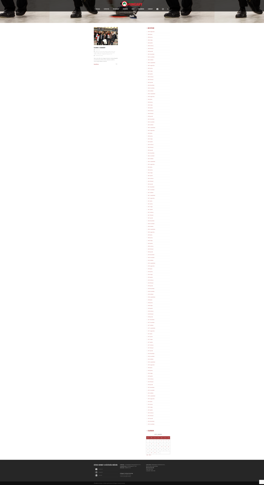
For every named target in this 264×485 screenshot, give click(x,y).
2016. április (150, 376)
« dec (147, 455)
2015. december (151, 387)
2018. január (150, 316)
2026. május (150, 40)
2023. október (150, 124)
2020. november (151, 223)
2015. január (150, 418)
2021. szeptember (151, 195)
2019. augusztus (151, 266)
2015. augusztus (151, 398)
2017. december (151, 319)
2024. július (150, 99)
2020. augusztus (151, 232)
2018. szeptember (151, 297)
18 (161, 446)
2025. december (151, 54)
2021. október (150, 192)
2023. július (150, 133)
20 (168, 446)
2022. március (150, 178)
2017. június (150, 336)
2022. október (150, 158)
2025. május (150, 71)
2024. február (150, 113)
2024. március (150, 110)
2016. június (150, 370)
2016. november (151, 356)
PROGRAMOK (116, 9)
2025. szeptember (151, 62)
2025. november (151, 57)
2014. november (151, 424)
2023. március (150, 144)
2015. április (150, 410)
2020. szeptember (151, 229)
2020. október (150, 226)
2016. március (150, 379)
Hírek (133, 9)
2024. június (150, 102)
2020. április (150, 243)
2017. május (150, 339)
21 (147, 449)
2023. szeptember (151, 127)
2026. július (150, 34)
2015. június (150, 404)
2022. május (150, 172)
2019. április (150, 277)
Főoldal (98, 9)
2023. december (151, 119)
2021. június (150, 203)
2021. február (150, 215)
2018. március (150, 311)
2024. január (150, 116)
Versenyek (125, 9)
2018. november (151, 291)
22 (151, 449)
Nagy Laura (97, 51)
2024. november (151, 88)
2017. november (151, 322)
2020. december (151, 220)
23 (154, 449)
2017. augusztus (151, 331)
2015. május (150, 407)
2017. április (150, 342)
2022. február (150, 181)
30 (154, 452)
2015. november (151, 390)
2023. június (150, 136)
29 (151, 452)
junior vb (110, 54)
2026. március (150, 45)
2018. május (150, 305)
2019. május (150, 274)
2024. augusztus (151, 96)
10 (158, 443)
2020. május (150, 240)
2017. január (150, 350)
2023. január (150, 150)
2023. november (151, 122)
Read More (96, 64)
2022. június (150, 170)
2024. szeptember (151, 93)
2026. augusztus (151, 31)
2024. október (150, 90)
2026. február (150, 48)
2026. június (150, 37)
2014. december (151, 421)
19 (165, 446)
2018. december (151, 288)
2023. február (150, 147)
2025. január (150, 82)
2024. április (150, 107)
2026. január (150, 51)
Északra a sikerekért (99, 48)
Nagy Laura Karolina (101, 52)
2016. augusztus (151, 364)
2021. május (150, 206)
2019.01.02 (97, 49)
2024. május (150, 105)
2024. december (151, 85)
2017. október (150, 325)
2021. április (150, 209)
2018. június (150, 302)
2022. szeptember (151, 161)
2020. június (150, 237)
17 (158, 446)
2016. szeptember (151, 362)
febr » (150, 455)
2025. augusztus (151, 65)
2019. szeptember (151, 263)
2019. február (150, 283)
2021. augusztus (151, 198)
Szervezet (150, 9)
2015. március (150, 412)
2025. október (150, 59)
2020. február (150, 249)
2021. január (150, 218)
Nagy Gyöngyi (108, 51)
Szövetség (106, 9)
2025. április (150, 74)
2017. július (150, 333)
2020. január (150, 251)
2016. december (151, 353)
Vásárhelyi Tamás (99, 55)
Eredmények (141, 9)
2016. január (150, 384)
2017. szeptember (151, 328)
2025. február (150, 79)
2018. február (150, 314)
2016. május (150, 373)
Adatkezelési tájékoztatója (125, 474)
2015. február (150, 415)
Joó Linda (102, 51)
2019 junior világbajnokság (102, 54)
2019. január (150, 285)
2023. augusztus (151, 130)
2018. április (150, 308)
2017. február (150, 347)
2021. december (151, 186)
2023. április (150, 141)
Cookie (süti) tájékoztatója (125, 476)
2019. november (151, 257)
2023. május (150, 138)
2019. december (151, 254)
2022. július (150, 167)
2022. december (151, 153)
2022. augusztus (151, 164)
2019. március (150, 280)
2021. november (151, 189)
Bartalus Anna (109, 52)
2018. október (150, 294)
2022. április (150, 175)
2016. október (150, 359)
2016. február (150, 381)
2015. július (150, 401)
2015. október (150, 393)
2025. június (150, 68)
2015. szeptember (151, 395)
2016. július (150, 367)
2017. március (150, 345)
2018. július (150, 299)
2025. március (150, 76)
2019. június (150, 271)
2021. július (150, 201)
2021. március (150, 212)
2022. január (150, 184)
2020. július (150, 235)
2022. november (151, 155)
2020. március (150, 246)
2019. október (150, 260)
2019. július (150, 268)
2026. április (150, 42)
